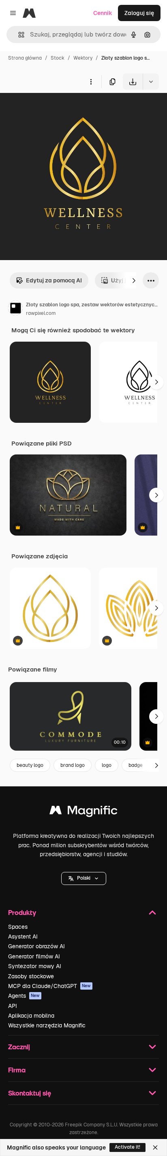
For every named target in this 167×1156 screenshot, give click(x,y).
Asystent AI (23, 936)
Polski (83, 878)
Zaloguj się (139, 13)
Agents (24, 995)
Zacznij (19, 1046)
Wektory (82, 58)
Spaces (18, 926)
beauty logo (30, 765)
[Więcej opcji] (91, 81)
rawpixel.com (41, 313)
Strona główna (25, 58)
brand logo (72, 765)
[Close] (155, 1147)
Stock (57, 58)
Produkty (22, 912)
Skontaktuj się (29, 1093)
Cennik (102, 13)
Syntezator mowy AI (34, 966)
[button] (83, 878)
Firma (17, 1070)
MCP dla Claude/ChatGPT (49, 986)
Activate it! (127, 1147)
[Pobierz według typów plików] (151, 81)
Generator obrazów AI (36, 946)
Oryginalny (56, 108)
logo (106, 765)
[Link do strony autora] (15, 309)
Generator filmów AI (34, 956)
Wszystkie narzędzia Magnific (47, 1025)
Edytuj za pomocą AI (54, 280)
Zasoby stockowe (31, 976)
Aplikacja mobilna (31, 1015)
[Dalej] (133, 280)
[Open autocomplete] (18, 35)
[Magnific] (83, 812)
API (12, 1006)
